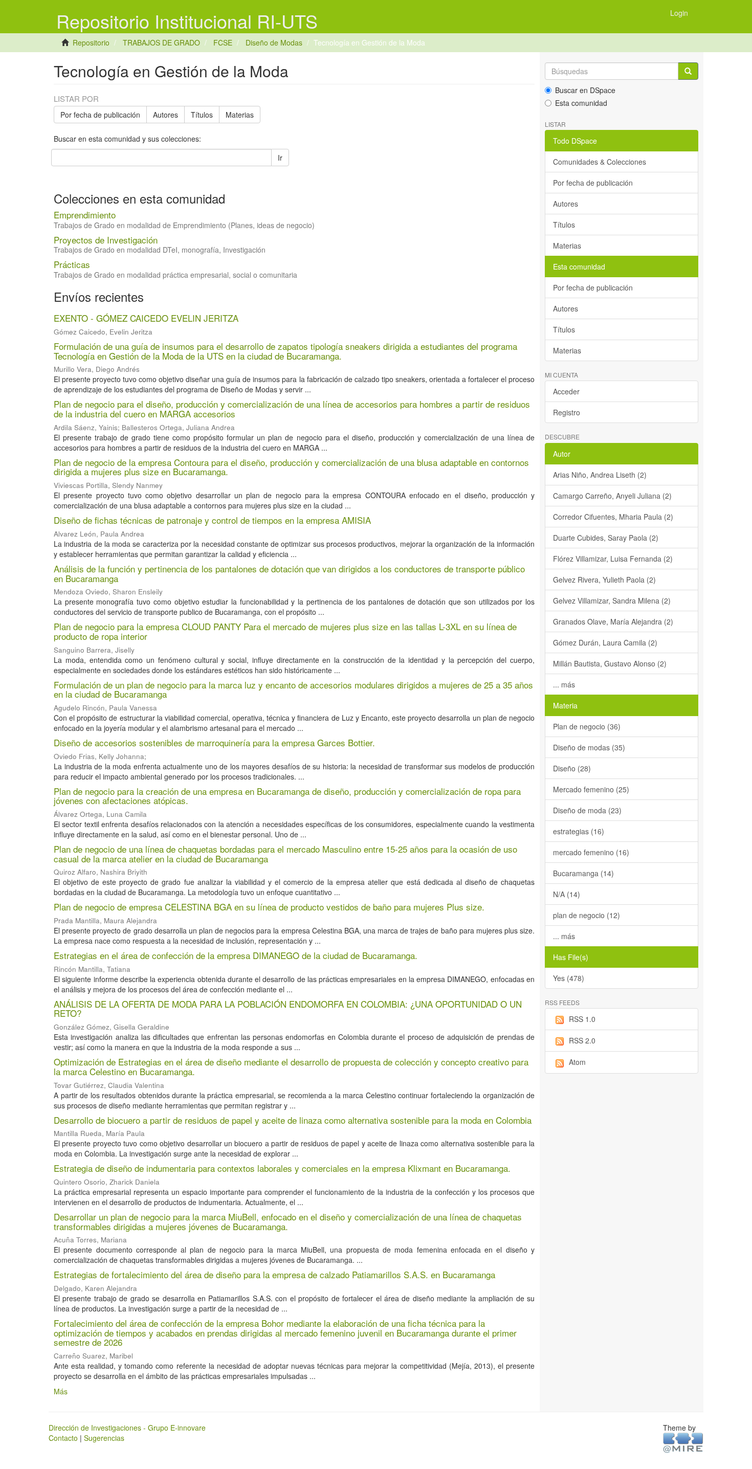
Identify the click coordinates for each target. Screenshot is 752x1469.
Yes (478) (568, 978)
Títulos (202, 114)
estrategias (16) (578, 831)
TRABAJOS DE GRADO (161, 42)
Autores (165, 114)
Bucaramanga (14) (583, 873)
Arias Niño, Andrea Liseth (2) (600, 475)
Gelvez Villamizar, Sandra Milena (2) (612, 600)
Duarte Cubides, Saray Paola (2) (605, 537)
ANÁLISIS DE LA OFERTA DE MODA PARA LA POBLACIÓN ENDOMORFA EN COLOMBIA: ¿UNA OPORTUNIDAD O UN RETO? (288, 1008)
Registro (566, 412)
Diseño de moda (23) (587, 810)
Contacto (63, 1438)
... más (564, 684)
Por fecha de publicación (100, 114)
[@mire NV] (683, 1442)
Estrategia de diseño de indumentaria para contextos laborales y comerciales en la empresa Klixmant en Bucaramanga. (282, 1168)
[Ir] (688, 71)
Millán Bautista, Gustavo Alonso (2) (610, 663)
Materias (240, 114)
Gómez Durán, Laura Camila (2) (605, 642)
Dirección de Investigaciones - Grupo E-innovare (127, 1427)
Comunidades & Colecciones (599, 162)
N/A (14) (566, 894)
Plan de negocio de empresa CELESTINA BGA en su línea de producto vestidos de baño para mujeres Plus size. (269, 906)
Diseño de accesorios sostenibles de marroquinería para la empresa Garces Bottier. (214, 742)
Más (61, 1391)
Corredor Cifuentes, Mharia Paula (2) (613, 516)
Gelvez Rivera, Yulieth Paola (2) (604, 579)
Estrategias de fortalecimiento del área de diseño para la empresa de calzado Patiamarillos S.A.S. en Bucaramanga (274, 1274)
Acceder (566, 391)
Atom (577, 1062)
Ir (280, 157)
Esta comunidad (581, 103)
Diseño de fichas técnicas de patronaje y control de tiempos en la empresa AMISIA (212, 520)
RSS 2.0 (582, 1040)
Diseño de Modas (274, 42)
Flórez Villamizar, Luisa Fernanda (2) (613, 558)
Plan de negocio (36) (587, 726)
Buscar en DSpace (585, 90)
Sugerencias (104, 1438)
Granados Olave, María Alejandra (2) (613, 621)
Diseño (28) (572, 768)
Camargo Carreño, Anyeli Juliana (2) (612, 496)
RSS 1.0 (582, 1019)
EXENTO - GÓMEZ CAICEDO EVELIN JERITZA (146, 317)
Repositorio (91, 42)
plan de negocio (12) (586, 915)
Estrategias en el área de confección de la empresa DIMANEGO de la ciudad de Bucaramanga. (235, 955)
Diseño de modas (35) (589, 747)
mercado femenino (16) (591, 852)
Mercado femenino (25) (591, 789)
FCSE (222, 42)
